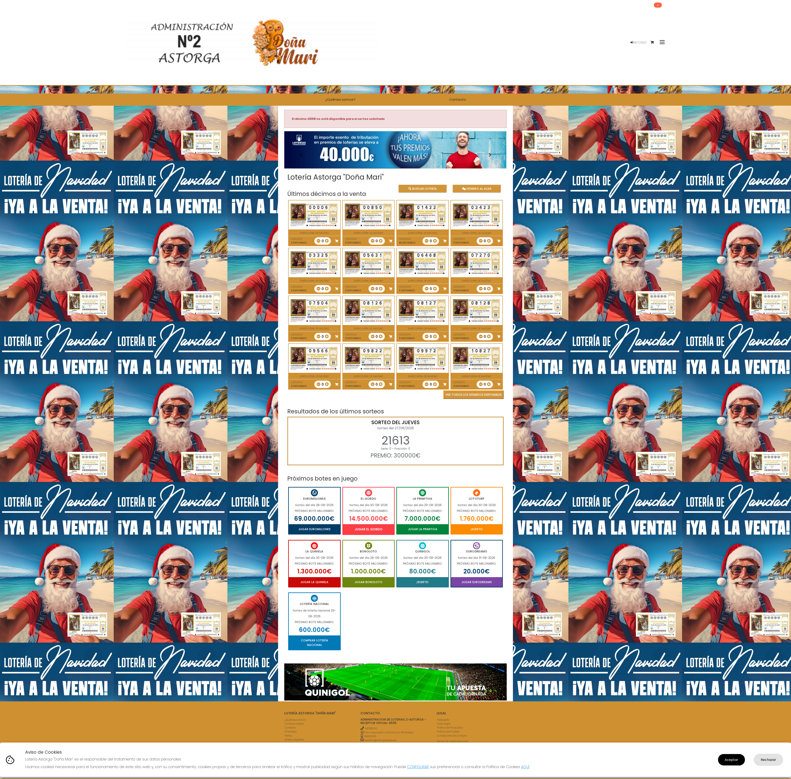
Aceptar (731, 759)
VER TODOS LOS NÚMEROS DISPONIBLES (473, 395)
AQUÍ (525, 766)
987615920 (371, 728)
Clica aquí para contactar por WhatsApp (388, 732)
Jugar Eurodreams (476, 582)
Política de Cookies (448, 731)
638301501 (370, 736)
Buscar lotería (424, 189)
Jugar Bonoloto (368, 582)
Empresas (291, 731)
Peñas (288, 735)
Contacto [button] (457, 99)
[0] (654, 42)
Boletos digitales (294, 739)
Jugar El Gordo (369, 529)
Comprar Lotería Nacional (314, 642)
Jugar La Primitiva (422, 529)
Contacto (290, 727)
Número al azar (478, 189)
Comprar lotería (294, 723)
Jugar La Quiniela (314, 582)
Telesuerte (443, 720)
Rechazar (768, 759)
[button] (301, 155)
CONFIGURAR (418, 766)
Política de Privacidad (450, 727)
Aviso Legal (443, 723)
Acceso (640, 42)
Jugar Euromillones (314, 529)
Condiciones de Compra (452, 735)
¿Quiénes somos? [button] (340, 99)
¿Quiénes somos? (295, 720)
